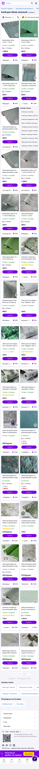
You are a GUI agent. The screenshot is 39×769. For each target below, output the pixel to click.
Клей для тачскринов (9, 694)
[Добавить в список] (16, 34)
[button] (10, 55)
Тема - (10, 732)
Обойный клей (7, 704)
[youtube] (3, 745)
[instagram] (10, 745)
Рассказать (28, 754)
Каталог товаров (7, 8)
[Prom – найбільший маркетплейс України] (3, 3)
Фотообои (20, 704)
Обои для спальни (8, 687)
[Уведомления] (36, 3)
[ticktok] (14, 745)
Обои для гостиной (25, 687)
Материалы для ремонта (24, 8)
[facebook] (7, 745)
